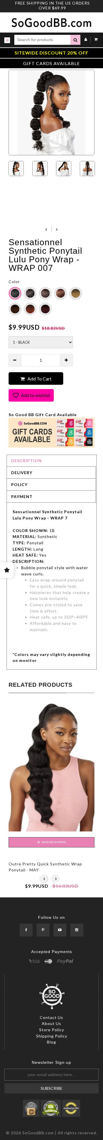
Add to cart (39, 378)
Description (26, 460)
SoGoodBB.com (38, 1132)
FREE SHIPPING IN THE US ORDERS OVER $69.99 (52, 5)
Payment (22, 496)
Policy (19, 484)
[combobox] (42, 40)
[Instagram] (77, 930)
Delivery (21, 472)
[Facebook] (26, 930)
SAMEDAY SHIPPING (53, 842)
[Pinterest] (43, 930)
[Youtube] (60, 930)
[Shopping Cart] (94, 39)
